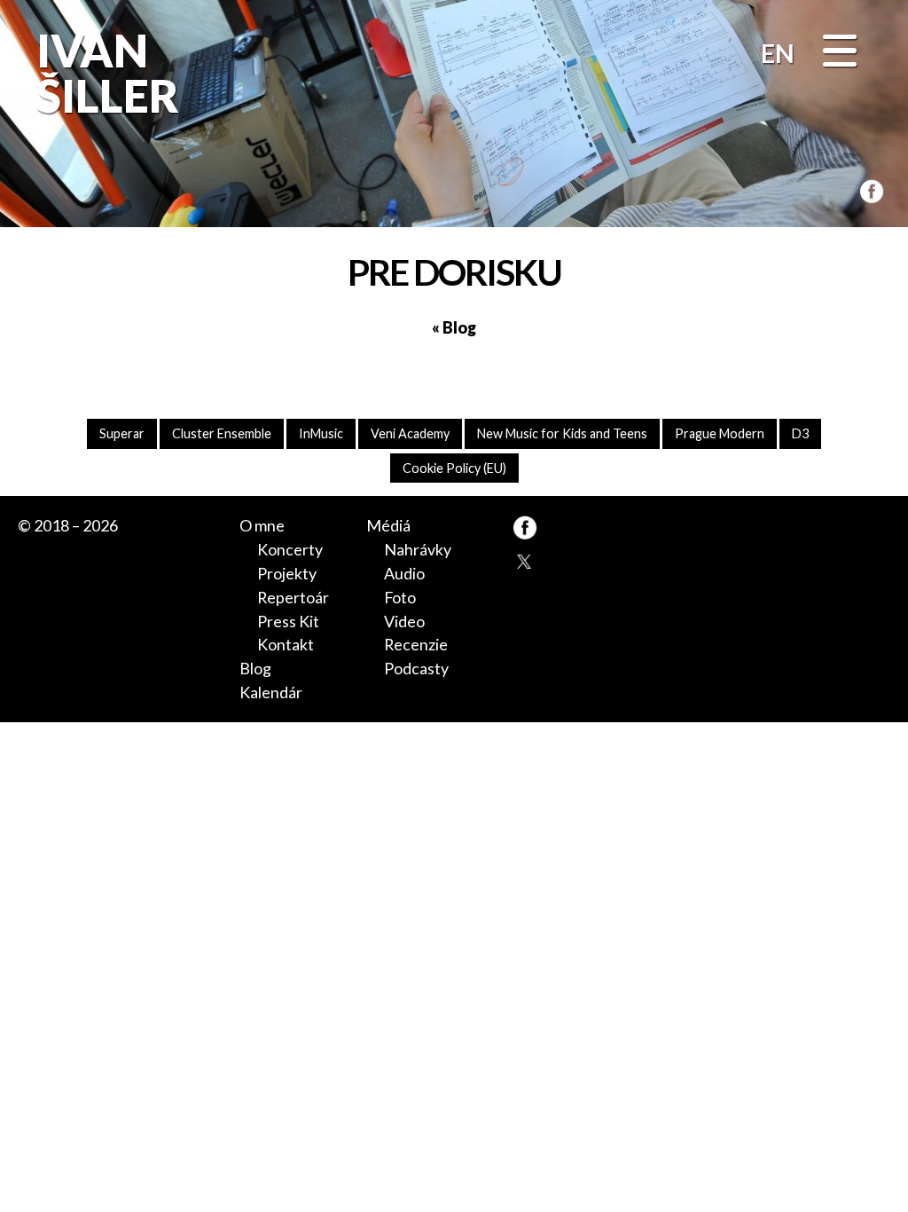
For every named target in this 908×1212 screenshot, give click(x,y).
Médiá (388, 525)
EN (777, 53)
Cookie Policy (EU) (454, 468)
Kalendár (270, 692)
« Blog (454, 327)
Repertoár (293, 597)
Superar (122, 433)
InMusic (321, 433)
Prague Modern (719, 433)
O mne (262, 525)
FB (868, 189)
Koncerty (290, 549)
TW (525, 561)
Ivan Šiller (104, 73)
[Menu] (840, 52)
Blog (255, 668)
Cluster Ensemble (221, 433)
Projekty (287, 573)
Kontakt (285, 644)
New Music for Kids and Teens (562, 433)
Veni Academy (410, 433)
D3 (800, 433)
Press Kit (288, 621)
